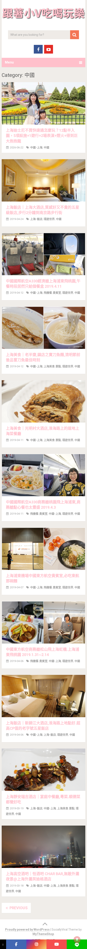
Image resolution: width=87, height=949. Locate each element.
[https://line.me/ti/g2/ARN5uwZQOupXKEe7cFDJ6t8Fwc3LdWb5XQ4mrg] (77, 944)
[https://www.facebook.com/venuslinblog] (16, 944)
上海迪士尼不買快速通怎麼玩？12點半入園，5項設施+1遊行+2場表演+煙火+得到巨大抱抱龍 (42, 135)
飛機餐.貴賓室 (52, 292)
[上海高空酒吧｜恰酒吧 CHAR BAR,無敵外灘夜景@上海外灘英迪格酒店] (43, 847)
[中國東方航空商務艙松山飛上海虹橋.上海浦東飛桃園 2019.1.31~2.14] (43, 622)
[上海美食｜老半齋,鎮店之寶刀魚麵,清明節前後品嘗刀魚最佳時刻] (43, 328)
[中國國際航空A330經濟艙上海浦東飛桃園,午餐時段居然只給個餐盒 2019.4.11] (43, 254)
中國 (46, 147)
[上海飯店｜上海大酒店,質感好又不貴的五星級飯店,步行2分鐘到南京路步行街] (43, 180)
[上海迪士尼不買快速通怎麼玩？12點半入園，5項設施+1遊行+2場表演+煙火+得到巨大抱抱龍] (43, 103)
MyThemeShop (43, 934)
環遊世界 (49, 219)
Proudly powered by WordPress (27, 929)
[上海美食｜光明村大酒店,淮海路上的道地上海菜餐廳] (43, 401)
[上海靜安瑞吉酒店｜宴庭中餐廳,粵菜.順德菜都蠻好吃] (43, 770)
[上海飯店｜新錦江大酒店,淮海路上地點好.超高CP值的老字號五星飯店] (43, 696)
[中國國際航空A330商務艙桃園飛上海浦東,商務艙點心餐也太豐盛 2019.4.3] (43, 475)
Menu (9, 62)
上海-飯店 (36, 219)
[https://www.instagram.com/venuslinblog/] (36, 944)
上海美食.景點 (52, 366)
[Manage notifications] (77, 939)
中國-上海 (36, 147)
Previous (18, 908)
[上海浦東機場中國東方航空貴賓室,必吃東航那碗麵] (43, 549)
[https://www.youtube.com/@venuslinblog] (56, 944)
